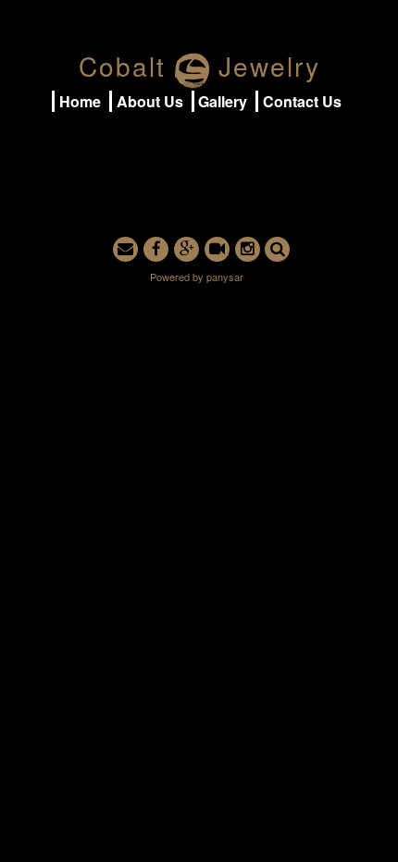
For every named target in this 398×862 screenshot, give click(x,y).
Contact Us (302, 101)
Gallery (222, 101)
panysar (224, 276)
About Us (150, 101)
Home (80, 101)
